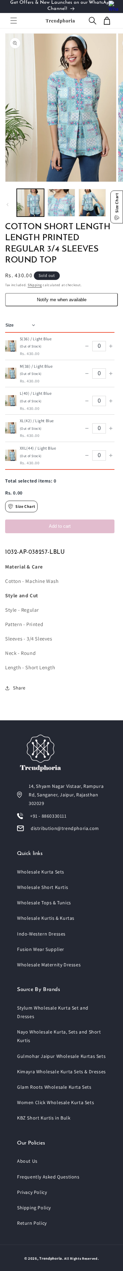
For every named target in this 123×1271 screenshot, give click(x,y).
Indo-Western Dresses (41, 934)
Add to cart (60, 526)
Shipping (35, 285)
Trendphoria (50, 1258)
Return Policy (32, 1223)
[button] (13, 20)
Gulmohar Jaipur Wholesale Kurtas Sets (61, 1056)
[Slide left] (7, 204)
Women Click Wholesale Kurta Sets (55, 1102)
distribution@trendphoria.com (65, 828)
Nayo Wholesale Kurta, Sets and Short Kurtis (59, 1036)
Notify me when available (61, 299)
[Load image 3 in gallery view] (92, 202)
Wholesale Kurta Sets (40, 872)
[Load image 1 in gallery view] (30, 202)
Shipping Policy (34, 1208)
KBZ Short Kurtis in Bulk (43, 1118)
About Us (27, 1161)
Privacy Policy (32, 1192)
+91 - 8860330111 (48, 816)
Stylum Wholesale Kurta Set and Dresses (52, 1012)
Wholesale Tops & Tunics (44, 903)
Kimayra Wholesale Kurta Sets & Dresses (61, 1071)
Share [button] (19, 688)
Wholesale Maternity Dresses (49, 965)
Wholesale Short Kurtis (42, 887)
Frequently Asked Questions (48, 1177)
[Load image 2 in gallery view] (61, 202)
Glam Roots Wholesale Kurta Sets (54, 1087)
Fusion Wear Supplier (40, 949)
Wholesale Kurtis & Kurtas (45, 918)
